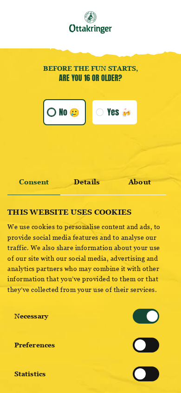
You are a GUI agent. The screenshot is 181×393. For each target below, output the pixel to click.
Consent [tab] (34, 182)
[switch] (146, 345)
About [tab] (140, 182)
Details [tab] (87, 182)
